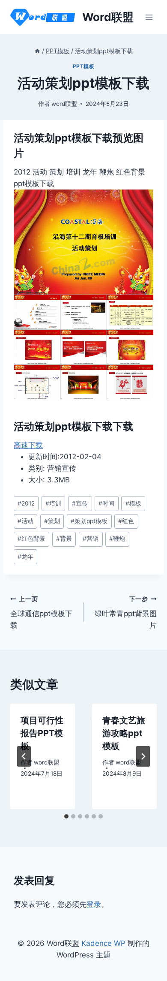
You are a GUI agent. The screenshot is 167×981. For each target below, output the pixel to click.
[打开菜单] (149, 17)
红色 (126, 521)
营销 (90, 538)
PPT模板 (84, 66)
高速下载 (28, 445)
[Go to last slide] (24, 756)
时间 (106, 503)
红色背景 (31, 538)
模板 (133, 503)
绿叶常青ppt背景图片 (126, 613)
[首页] (37, 50)
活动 (25, 521)
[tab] (66, 816)
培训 (53, 503)
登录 (93, 904)
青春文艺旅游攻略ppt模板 (123, 733)
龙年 (25, 556)
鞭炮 (117, 538)
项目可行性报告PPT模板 (42, 733)
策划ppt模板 (89, 521)
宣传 (80, 503)
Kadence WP (103, 943)
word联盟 (64, 103)
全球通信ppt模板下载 (41, 613)
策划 (52, 521)
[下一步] (143, 756)
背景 (64, 538)
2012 (26, 503)
